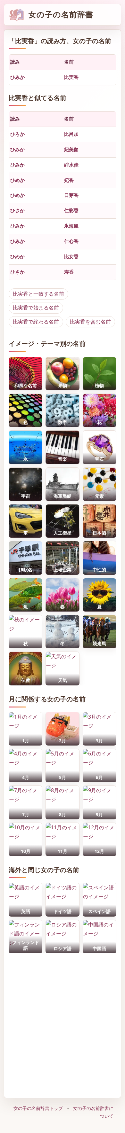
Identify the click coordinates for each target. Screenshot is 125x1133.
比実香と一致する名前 (38, 293)
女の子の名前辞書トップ (38, 1108)
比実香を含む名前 (90, 321)
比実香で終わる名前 (36, 321)
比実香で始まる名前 (36, 307)
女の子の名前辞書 (61, 14)
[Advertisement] (62, 1024)
